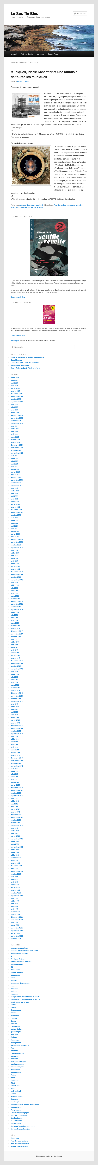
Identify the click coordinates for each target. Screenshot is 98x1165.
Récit (13, 1083)
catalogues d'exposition (20, 983)
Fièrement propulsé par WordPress (49, 1156)
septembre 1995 (17, 930)
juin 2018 (14, 615)
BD (12, 967)
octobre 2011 (16, 820)
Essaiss (14, 1023)
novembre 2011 (17, 817)
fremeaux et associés (74, 205)
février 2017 (15, 655)
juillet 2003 (15, 855)
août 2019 (14, 582)
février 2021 (15, 534)
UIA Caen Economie (19, 1115)
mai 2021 (14, 526)
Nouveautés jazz (33, 205)
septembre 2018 (17, 609)
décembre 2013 (17, 758)
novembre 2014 (17, 728)
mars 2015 (15, 717)
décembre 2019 (17, 571)
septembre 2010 (17, 825)
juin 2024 (14, 431)
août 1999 (14, 898)
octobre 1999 (16, 893)
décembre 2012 (17, 787)
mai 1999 (14, 906)
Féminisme (15, 1026)
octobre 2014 (16, 731)
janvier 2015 (15, 723)
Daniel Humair (16, 360)
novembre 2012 (17, 790)
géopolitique (16, 1031)
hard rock (14, 1034)
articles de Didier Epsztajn (21, 961)
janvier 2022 (15, 507)
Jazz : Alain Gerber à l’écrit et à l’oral (25, 368)
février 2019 (15, 598)
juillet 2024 (15, 428)
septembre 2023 (17, 453)
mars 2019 (15, 596)
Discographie (16, 1010)
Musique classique (18, 1061)
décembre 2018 (17, 601)
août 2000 (14, 876)
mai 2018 (14, 617)
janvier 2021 (15, 536)
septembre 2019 (17, 580)
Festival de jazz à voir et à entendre (25, 362)
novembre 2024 (17, 418)
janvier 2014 (15, 755)
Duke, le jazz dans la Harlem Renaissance (27, 357)
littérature (14, 1050)
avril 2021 (14, 528)
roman (13, 1093)
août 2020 (14, 550)
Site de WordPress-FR (19, 1146)
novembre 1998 (17, 920)
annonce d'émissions (19, 948)
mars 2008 (15, 844)
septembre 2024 (17, 423)
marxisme (15, 1056)
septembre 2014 (17, 733)
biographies (15, 975)
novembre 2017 (17, 634)
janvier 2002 (15, 863)
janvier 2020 (15, 569)
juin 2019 (14, 588)
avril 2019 (14, 593)
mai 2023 (14, 464)
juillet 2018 (15, 612)
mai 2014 (14, 744)
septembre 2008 (17, 839)
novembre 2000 (17, 871)
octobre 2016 (16, 666)
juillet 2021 (15, 520)
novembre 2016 (17, 663)
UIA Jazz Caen (16, 1120)
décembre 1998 (17, 917)
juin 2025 (14, 407)
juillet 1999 (15, 901)
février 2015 (15, 720)
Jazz (12, 1048)
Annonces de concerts (19, 953)
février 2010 (15, 836)
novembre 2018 (17, 604)
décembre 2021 (17, 509)
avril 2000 (14, 882)
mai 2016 (14, 679)
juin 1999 (14, 903)
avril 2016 (14, 682)
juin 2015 (14, 709)
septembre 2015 (17, 701)
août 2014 (14, 736)
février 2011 (15, 822)
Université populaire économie (23, 1126)
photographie (16, 1072)
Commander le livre (18, 297)
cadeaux (14, 980)
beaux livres (15, 969)
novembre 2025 (17, 396)
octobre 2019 (16, 577)
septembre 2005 (17, 847)
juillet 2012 (15, 801)
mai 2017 (14, 647)
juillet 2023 (15, 458)
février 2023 (15, 472)
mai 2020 (14, 558)
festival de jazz (16, 1029)
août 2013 (14, 768)
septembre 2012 (17, 795)
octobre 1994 (16, 938)
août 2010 (14, 828)
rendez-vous (15, 1085)
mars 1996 (15, 925)
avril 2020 (14, 561)
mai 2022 (14, 496)
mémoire (22, 205)
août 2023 (14, 455)
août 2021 (14, 517)
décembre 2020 (17, 539)
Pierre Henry (38, 207)
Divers (13, 1012)
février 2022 (15, 504)
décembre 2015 (17, 693)
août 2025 (14, 404)
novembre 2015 (17, 696)
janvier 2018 (15, 628)
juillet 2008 (15, 841)
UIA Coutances (16, 1118)
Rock (41, 205)
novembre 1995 (17, 928)
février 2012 (15, 809)
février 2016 (15, 687)
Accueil (14, 54)
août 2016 (14, 671)
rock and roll (16, 1091)
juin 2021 (14, 523)
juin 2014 (14, 741)
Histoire (14, 1037)
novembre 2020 (17, 542)
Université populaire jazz (20, 1129)
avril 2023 (14, 466)
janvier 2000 (15, 890)
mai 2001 (14, 868)
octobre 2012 (16, 793)
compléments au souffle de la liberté (25, 996)
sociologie (15, 1102)
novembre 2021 (17, 512)
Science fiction (16, 1096)
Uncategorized (16, 1123)
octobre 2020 (16, 545)
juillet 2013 (15, 771)
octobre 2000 (16, 874)
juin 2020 (14, 555)
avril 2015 (14, 714)
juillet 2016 (15, 674)
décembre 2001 (17, 865)
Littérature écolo (17, 1053)
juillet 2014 (15, 739)
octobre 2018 (16, 606)
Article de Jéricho (18, 959)
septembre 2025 (17, 402)
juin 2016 (14, 677)
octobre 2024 (16, 420)
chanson (14, 986)
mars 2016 (15, 685)
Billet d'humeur (17, 972)
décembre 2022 (17, 477)
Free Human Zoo (60, 205)
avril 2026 (14, 385)
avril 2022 (14, 499)
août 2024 (14, 426)
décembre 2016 (17, 661)
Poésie (13, 1075)
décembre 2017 (17, 631)
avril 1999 (14, 909)
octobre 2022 (16, 482)
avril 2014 (14, 747)
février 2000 (15, 887)
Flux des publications (19, 1141)
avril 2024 (14, 434)
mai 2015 (14, 712)
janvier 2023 (15, 474)
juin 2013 (14, 774)
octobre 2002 (16, 857)
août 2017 (14, 639)
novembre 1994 (17, 936)
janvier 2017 (15, 658)
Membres (40, 54)
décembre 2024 (17, 415)
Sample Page (53, 54)
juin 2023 (14, 461)
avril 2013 (14, 779)
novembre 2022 (17, 480)
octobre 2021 (16, 515)
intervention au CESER (20, 1045)
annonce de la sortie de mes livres (24, 950)
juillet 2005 (15, 849)
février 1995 (15, 933)
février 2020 (15, 566)
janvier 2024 (15, 442)
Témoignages (16, 1110)
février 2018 (15, 625)
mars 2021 (15, 531)
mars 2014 (15, 750)
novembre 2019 (17, 574)
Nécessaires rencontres (20, 365)
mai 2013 (14, 776)
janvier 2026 (15, 391)
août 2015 (14, 704)
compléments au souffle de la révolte (25, 999)
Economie (15, 1015)
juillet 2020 (15, 553)
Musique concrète (17, 207)
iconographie (16, 1042)
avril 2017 (14, 650)
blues (13, 977)
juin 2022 (14, 493)
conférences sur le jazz (20, 1002)
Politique (14, 1080)
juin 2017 (14, 644)
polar (13, 1077)
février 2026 (15, 388)
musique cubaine (17, 1064)
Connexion (15, 1138)
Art (12, 956)
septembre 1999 (17, 895)
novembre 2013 (17, 760)
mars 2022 (15, 501)
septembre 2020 (17, 547)
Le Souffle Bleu (24, 13)
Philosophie (15, 1069)
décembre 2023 (17, 445)
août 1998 (14, 922)
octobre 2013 (16, 763)
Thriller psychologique (20, 1112)
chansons (14, 988)
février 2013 (15, 785)
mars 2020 (15, 563)
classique (14, 994)
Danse (13, 1007)
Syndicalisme (16, 1107)
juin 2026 (14, 380)
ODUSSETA (28, 207)
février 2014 (15, 752)
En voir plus (15, 340)
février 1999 (15, 911)
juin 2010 (14, 833)
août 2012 (14, 798)
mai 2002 (14, 860)
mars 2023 (15, 469)
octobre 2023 (16, 450)
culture (13, 1004)
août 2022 (14, 488)
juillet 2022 (15, 491)
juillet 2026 (15, 377)
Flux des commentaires (20, 1143)
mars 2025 (15, 412)
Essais (13, 1021)
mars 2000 (15, 884)
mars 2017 (15, 652)
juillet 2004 (15, 852)
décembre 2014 (17, 725)
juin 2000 (14, 879)
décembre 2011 (17, 814)
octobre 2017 (16, 636)
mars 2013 (15, 782)
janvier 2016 (15, 690)
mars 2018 (15, 623)
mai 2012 (14, 806)
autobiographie (17, 964)
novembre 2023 (17, 447)
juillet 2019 (15, 585)
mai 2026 (14, 383)
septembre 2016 (17, 669)
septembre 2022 (17, 485)
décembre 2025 (17, 393)
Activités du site (27, 54)
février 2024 (15, 439)
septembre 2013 (17, 766)
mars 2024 (15, 437)
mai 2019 (14, 590)
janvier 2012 (15, 812)
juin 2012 (14, 804)
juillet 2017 (15, 642)
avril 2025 (14, 410)
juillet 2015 (15, 706)
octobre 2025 (16, 399)
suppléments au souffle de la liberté (25, 1104)
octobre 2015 (16, 698)
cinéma (13, 991)
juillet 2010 (15, 830)
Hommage (15, 1040)
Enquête (14, 1018)
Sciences (14, 1099)
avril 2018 (14, 620)
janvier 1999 (15, 914)
